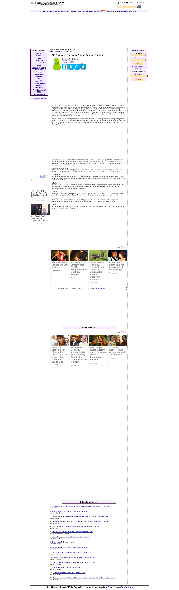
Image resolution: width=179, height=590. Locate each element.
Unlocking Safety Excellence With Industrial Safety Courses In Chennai (75, 527)
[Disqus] (88, 403)
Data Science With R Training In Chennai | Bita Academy (70, 547)
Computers (39, 87)
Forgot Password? (138, 66)
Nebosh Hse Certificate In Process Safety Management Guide (72, 532)
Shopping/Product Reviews (39, 75)
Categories (73, 11)
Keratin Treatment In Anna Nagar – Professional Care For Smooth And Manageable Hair (81, 521)
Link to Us (132, 11)
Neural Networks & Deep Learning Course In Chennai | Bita (72, 552)
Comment (65, 62)
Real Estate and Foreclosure (39, 84)
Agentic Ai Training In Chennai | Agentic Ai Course (69, 573)
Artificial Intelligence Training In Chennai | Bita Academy (70, 537)
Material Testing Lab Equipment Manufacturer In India (69, 511)
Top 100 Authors (48, 11)
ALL (51, 51)
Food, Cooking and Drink (39, 91)
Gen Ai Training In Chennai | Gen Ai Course (67, 568)
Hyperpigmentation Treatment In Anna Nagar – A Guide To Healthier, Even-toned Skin (80, 516)
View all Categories (39, 98)
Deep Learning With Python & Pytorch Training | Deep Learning (74, 562)
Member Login (111, 11)
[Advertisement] (89, 30)
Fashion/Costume (39, 94)
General (39, 55)
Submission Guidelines (85, 11)
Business (39, 53)
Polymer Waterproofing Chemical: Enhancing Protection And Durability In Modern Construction (84, 578)
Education (58, 51)
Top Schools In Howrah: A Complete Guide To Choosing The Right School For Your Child (81, 506)
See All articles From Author (96, 288)
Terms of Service (127, 587)
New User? (138, 69)
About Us (131, 2)
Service (39, 72)
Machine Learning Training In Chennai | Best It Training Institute (74, 557)
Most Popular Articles (62, 11)
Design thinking (77, 110)
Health (39, 58)
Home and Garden (39, 63)
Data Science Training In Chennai (63, 542)
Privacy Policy (113, 587)
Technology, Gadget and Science (39, 68)
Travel (39, 65)
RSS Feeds (97, 11)
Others (39, 78)
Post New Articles (122, 11)
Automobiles (39, 81)
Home (122, 2)
